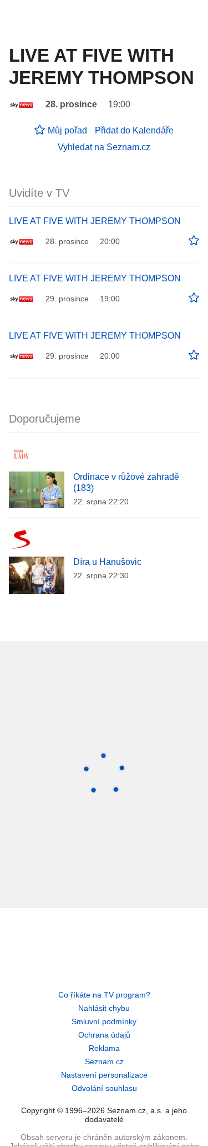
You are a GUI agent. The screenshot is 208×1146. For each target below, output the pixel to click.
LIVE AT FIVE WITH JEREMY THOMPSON (95, 221)
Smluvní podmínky (104, 1021)
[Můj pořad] (194, 240)
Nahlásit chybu (104, 1008)
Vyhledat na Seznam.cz (104, 147)
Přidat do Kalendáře (134, 130)
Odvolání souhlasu (104, 1088)
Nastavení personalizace (104, 1074)
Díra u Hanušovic (107, 562)
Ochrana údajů (104, 1034)
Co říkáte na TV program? (104, 994)
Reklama (104, 1048)
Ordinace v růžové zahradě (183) (126, 482)
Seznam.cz (104, 1061)
